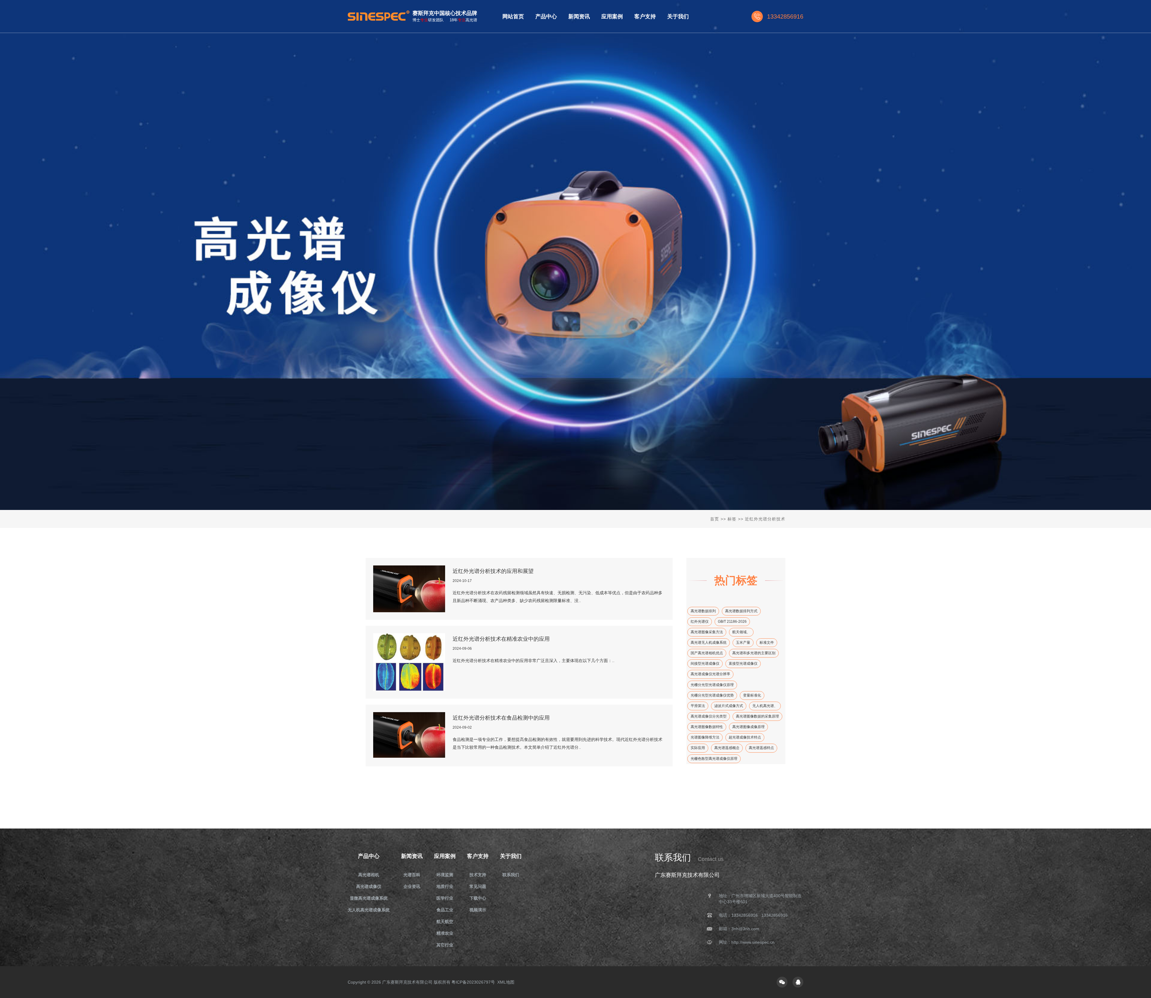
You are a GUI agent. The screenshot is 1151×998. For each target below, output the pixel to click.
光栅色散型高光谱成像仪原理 (714, 759)
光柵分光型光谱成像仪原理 (712, 685)
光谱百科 (411, 874)
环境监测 (444, 874)
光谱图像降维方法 (705, 737)
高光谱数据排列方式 (741, 611)
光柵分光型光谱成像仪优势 (712, 695)
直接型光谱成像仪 (743, 663)
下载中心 (477, 898)
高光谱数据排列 (703, 611)
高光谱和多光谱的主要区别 (753, 653)
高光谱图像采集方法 (707, 632)
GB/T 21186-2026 (732, 621)
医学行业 (444, 898)
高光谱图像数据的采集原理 (757, 716)
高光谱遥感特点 (761, 748)
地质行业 (444, 886)
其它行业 (444, 945)
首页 (714, 519)
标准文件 (767, 642)
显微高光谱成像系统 (369, 898)
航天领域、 (741, 632)
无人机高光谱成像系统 (369, 909)
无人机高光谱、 (765, 706)
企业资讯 (411, 886)
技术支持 (477, 874)
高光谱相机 (368, 874)
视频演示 (477, 909)
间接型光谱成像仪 (705, 663)
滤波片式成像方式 (728, 706)
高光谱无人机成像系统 (709, 642)
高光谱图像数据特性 (707, 727)
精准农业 (444, 933)
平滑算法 (698, 706)
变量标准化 (752, 695)
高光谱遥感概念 (726, 748)
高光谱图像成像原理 (748, 727)
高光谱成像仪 (368, 886)
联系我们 (510, 874)
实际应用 (698, 748)
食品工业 (444, 909)
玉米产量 (743, 642)
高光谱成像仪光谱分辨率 (710, 674)
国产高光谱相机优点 (707, 653)
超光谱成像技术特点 (745, 737)
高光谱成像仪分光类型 (709, 716)
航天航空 (444, 921)
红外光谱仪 (700, 621)
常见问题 (477, 886)
